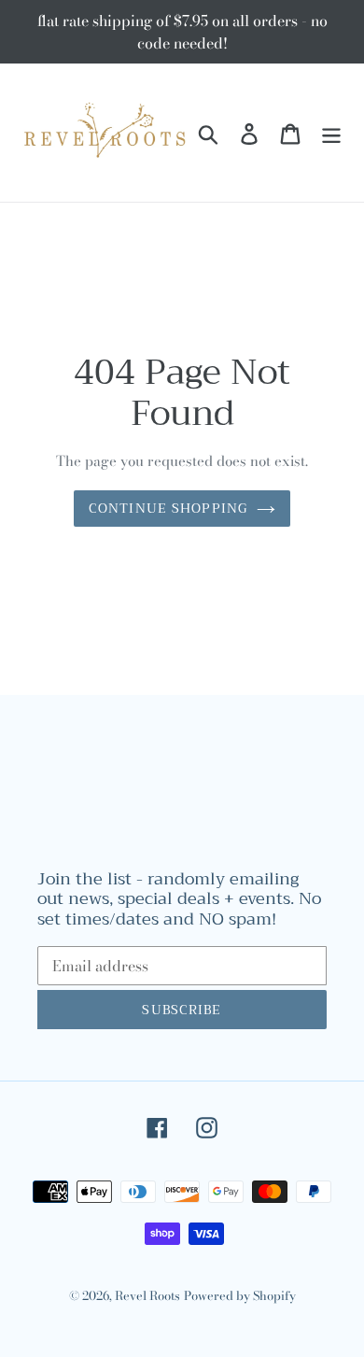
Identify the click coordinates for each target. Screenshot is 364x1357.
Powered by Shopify (240, 1295)
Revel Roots (147, 1295)
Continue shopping (168, 508)
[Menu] (331, 132)
